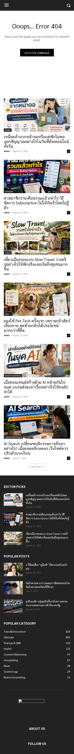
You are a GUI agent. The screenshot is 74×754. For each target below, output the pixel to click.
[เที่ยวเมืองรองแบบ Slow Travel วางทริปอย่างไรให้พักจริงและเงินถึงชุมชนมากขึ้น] (37, 238)
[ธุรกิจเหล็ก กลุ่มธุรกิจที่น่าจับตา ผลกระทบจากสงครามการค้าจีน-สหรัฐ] (13, 606)
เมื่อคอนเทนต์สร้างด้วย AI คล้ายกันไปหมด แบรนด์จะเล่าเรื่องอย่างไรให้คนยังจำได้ (36, 387)
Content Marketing (13, 437)
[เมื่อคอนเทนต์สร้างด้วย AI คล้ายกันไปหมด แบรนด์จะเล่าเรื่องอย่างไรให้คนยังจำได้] (37, 360)
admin (7, 151)
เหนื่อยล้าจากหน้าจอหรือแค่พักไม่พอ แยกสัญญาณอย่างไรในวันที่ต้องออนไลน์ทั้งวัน (36, 141)
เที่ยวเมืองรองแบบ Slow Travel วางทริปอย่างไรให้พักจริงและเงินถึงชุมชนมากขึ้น (36, 264)
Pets (7, 314)
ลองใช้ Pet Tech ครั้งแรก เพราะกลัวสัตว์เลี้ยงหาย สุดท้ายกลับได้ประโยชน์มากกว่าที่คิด (37, 325)
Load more (35, 466)
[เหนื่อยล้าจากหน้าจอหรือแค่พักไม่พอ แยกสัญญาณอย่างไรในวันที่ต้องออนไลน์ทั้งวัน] (37, 115)
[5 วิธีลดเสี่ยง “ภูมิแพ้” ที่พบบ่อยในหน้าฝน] (13, 569)
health (7, 130)
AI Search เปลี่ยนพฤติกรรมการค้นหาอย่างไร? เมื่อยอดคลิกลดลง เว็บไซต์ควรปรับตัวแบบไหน (36, 448)
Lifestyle (9, 191)
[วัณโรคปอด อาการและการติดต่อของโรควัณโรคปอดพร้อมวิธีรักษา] (13, 587)
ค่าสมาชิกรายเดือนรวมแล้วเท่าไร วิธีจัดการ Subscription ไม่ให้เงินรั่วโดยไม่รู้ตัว (36, 202)
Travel (7, 252)
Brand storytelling (13, 375)
